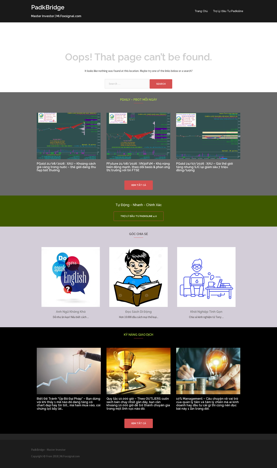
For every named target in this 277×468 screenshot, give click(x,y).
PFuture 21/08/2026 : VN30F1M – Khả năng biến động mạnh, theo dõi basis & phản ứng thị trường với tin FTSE (138, 167)
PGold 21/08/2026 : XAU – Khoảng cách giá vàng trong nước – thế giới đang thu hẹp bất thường (66, 167)
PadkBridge (47, 7)
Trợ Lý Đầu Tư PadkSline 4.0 (138, 216)
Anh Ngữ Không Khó (71, 312)
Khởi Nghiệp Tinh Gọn (206, 312)
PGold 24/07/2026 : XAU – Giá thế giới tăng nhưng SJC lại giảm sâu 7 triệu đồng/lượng (204, 167)
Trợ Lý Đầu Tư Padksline (228, 11)
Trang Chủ (201, 11)
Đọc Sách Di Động (138, 312)
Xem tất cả (138, 185)
